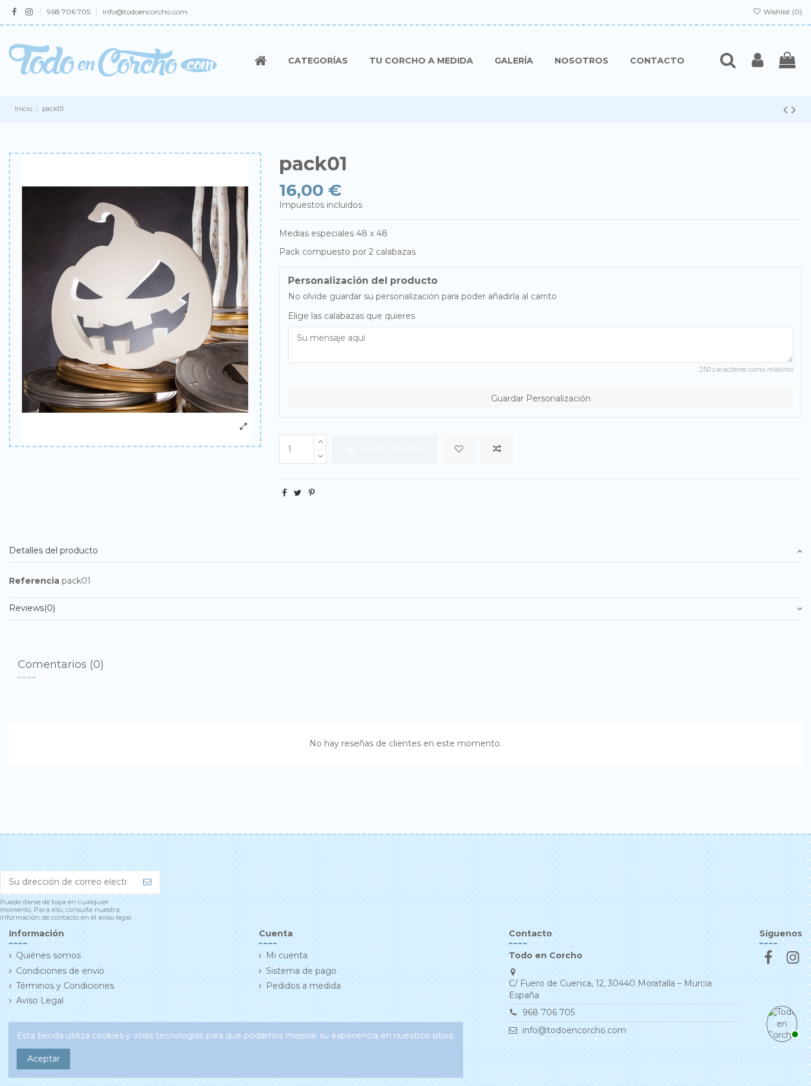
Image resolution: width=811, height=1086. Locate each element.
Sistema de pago (301, 970)
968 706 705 (69, 11)
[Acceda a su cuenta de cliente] (757, 60)
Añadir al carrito (393, 449)
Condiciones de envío (60, 970)
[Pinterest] (312, 492)
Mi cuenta (287, 955)
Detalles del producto (53, 550)
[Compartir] (284, 492)
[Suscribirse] (147, 882)
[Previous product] (787, 109)
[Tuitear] (298, 492)
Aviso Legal (40, 1000)
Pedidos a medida (303, 985)
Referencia (34, 580)
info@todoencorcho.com (145, 11)
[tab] (405, 551)
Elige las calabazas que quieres (351, 316)
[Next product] (793, 109)
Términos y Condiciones (65, 985)
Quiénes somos (48, 955)
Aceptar (43, 1058)
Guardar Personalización (541, 398)
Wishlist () (782, 11)
